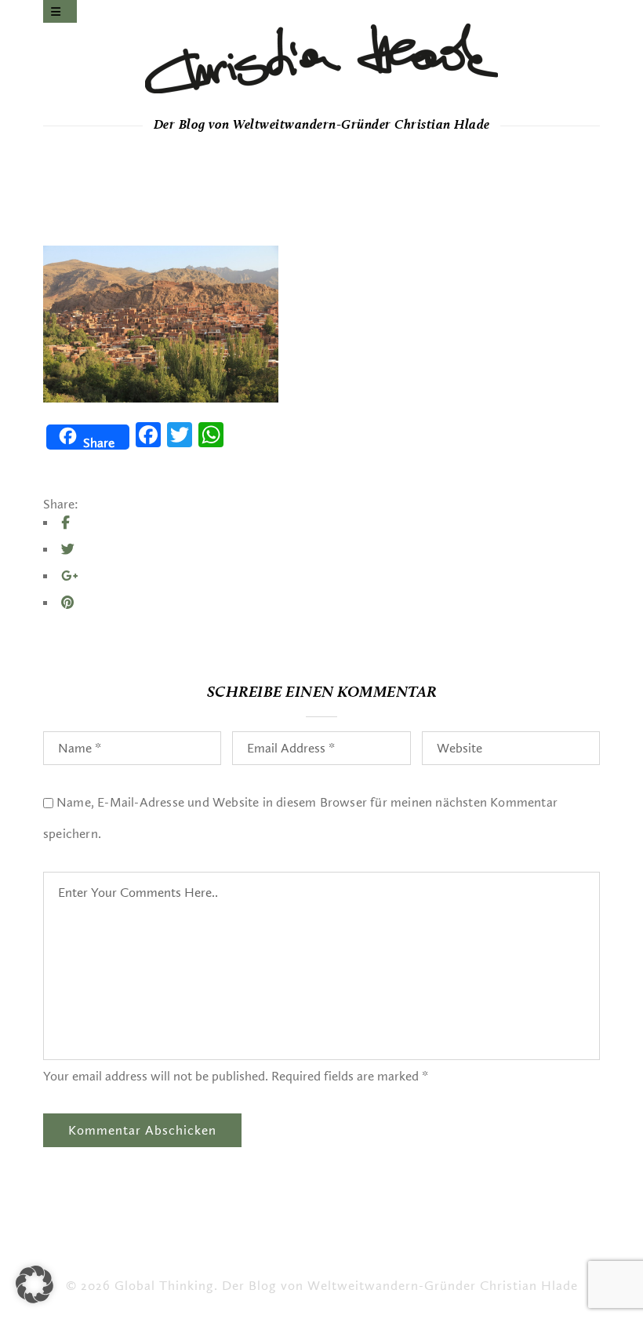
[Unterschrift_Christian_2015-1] (321, 58)
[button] (34, 1284)
